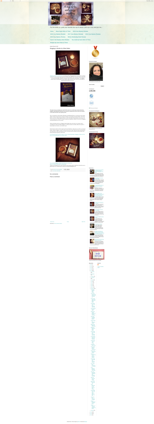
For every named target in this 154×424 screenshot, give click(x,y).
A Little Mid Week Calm (93, 345)
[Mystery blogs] (95, 58)
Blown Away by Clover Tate (93, 382)
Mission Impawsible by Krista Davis (93, 402)
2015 (91, 413)
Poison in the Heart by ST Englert (93, 351)
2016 (91, 412)
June (92, 282)
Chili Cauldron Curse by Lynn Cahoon (99, 210)
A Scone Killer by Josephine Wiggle (93, 321)
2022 (91, 264)
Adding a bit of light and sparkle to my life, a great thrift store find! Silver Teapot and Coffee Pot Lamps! (99, 232)
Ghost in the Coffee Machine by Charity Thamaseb (93, 313)
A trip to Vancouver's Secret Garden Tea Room (93, 407)
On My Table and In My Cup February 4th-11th (93, 360)
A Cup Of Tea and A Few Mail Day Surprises (93, 338)
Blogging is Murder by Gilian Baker (93, 329)
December (92, 271)
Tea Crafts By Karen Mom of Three (81, 39)
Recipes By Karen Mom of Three (59, 42)
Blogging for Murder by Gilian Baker (56, 75)
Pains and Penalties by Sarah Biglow (93, 317)
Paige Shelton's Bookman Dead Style (93, 369)
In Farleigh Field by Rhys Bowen (92, 291)
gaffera (79, 421)
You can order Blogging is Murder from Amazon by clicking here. (61, 163)
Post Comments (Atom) (58, 223)
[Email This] (64, 169)
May (92, 284)
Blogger (85, 421)
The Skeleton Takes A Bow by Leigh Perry (93, 348)
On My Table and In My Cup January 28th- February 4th (93, 393)
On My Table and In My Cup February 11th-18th (93, 333)
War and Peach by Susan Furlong (93, 379)
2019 (91, 267)
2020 (91, 266)
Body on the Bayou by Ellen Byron (93, 325)
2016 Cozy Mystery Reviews (93, 34)
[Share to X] (66, 169)
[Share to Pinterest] (69, 169)
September (93, 277)
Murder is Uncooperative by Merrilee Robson (93, 356)
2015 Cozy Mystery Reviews (57, 37)
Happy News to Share (98, 224)
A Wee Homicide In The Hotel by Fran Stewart (93, 386)
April (92, 285)
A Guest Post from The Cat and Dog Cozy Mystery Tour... (99, 186)
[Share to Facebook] (67, 169)
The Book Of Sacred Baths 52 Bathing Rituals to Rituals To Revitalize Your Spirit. (99, 171)
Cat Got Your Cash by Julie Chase (93, 342)
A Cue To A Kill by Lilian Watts (93, 309)
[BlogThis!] (65, 169)
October (92, 276)
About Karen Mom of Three (63, 31)
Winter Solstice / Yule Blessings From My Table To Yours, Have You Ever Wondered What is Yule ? (99, 194)
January (92, 410)
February (92, 288)
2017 (91, 270)
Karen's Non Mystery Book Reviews (59, 39)
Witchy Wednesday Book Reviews (77, 37)
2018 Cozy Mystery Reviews (57, 34)
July (91, 281)
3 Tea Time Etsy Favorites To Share (93, 398)
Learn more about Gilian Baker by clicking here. (58, 164)
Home (51, 31)
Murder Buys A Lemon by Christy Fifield (99, 178)
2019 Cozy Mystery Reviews (80, 31)
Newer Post (52, 221)
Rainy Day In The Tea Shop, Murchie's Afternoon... (99, 240)
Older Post (83, 221)
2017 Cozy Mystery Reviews (75, 34)
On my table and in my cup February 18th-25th (93, 305)
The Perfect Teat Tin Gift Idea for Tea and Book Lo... (93, 295)
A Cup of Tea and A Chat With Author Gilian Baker (93, 300)
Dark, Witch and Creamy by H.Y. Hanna (93, 365)
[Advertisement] (68, 212)
